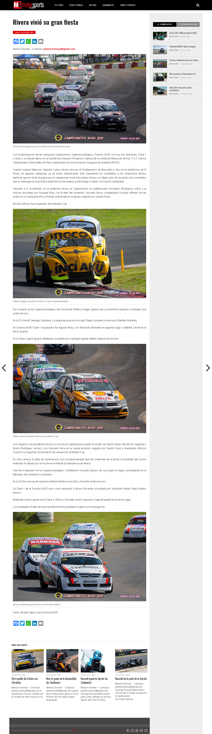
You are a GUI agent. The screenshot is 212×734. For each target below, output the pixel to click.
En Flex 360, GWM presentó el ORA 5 (183, 33)
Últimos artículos (189, 24)
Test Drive (58, 5)
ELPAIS (74, 730)
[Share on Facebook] (21, 664)
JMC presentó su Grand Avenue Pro (182, 74)
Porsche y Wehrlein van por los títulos (183, 60)
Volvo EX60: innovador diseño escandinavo (180, 89)
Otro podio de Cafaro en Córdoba (25, 680)
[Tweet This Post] (28, 664)
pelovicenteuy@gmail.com (59, 49)
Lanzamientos (108, 5)
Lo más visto (166, 24)
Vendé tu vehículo (127, 5)
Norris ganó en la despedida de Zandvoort (61, 680)
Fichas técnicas (76, 5)
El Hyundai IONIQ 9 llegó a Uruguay (182, 46)
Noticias (92, 5)
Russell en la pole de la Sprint (131, 679)
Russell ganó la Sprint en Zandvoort (94, 680)
